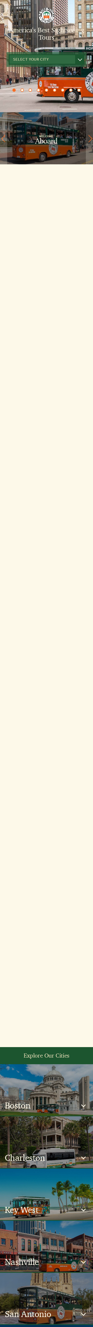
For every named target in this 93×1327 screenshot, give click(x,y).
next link (89, 138)
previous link (3, 138)
